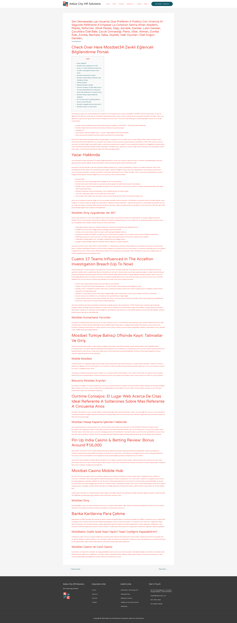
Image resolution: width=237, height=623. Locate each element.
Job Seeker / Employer (162, 4)
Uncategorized (76, 41)
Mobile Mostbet (82, 82)
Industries (130, 4)
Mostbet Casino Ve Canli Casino (87, 106)
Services (121, 4)
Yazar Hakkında (81, 63)
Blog (145, 4)
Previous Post (75, 569)
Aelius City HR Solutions (85, 4)
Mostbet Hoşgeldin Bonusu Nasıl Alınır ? (89, 104)
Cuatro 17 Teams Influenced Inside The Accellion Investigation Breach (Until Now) (89, 70)
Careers (139, 4)
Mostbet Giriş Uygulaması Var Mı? (87, 66)
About (114, 4)
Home (108, 4)
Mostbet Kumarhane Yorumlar (86, 75)
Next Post (163, 569)
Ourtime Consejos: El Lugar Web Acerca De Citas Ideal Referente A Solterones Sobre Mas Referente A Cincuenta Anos (89, 90)
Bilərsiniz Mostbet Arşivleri (85, 85)
